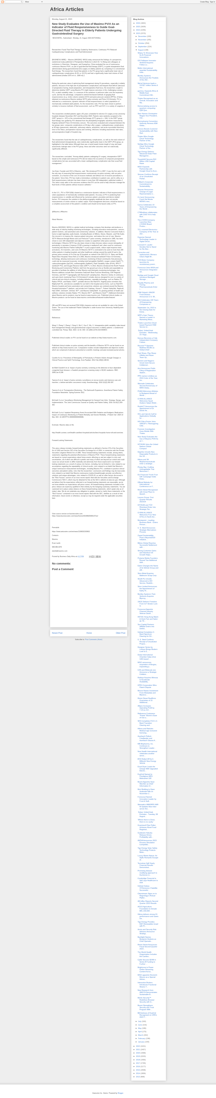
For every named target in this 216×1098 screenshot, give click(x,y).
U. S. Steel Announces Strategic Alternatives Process (147, 530)
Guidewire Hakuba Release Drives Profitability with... (145, 835)
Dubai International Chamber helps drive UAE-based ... (147, 657)
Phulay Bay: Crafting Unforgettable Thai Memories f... (146, 469)
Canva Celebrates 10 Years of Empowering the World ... (147, 207)
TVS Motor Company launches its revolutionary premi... (147, 262)
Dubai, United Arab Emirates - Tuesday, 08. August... (148, 814)
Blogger (120, 1093)
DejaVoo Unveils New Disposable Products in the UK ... (148, 454)
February (142, 1038)
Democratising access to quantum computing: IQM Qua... (147, 108)
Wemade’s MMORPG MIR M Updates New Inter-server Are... (148, 806)
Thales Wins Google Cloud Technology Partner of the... (146, 138)
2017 (138, 1063)
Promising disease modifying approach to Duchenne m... (147, 873)
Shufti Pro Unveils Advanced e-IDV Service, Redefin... (146, 581)
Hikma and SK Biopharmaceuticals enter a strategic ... (146, 461)
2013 (138, 1077)
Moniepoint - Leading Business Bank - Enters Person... (148, 522)
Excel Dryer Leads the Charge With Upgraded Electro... (148, 769)
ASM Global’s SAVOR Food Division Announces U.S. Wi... (147, 294)
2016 (138, 1066)
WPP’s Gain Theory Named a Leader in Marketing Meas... (146, 317)
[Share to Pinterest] (99, 556)
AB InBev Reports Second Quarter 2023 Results (148, 902)
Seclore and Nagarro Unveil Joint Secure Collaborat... (146, 363)
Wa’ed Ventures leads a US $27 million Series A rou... (148, 85)
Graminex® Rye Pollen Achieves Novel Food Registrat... (147, 827)
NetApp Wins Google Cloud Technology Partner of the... (146, 146)
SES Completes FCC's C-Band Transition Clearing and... (148, 723)
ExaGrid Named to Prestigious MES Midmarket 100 (145, 776)
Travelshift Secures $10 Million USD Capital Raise (147, 161)
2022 (138, 1046)
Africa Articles (67, 9)
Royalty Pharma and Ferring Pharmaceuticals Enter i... (147, 286)
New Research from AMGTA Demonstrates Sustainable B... (147, 992)
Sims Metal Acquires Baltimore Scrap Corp (147, 574)
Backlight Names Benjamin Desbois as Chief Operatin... (147, 939)
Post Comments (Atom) (93, 639)
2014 (138, 1073)
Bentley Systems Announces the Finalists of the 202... (148, 78)
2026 (138, 23)
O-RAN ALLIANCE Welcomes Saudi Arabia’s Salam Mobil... (148, 401)
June (140, 1025)
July (140, 1021)
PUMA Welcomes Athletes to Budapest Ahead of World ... (148, 393)
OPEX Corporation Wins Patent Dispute (147, 686)
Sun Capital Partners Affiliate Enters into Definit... (146, 626)
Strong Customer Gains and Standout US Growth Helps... (147, 553)
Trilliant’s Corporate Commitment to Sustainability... (145, 184)
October (141, 43)
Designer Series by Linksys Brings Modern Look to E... (148, 649)
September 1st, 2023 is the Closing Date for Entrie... (147, 310)
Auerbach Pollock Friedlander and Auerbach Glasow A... (147, 738)
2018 (138, 1060)
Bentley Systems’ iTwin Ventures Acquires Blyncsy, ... (147, 596)
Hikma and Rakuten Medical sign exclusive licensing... (147, 731)
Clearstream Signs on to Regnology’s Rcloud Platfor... (147, 896)
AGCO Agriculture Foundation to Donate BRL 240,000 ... (147, 909)
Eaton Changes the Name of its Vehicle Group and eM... (148, 568)
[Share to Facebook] (97, 556)
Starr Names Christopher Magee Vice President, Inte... (147, 116)
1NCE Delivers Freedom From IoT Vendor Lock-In (148, 604)
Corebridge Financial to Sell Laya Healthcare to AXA (148, 880)
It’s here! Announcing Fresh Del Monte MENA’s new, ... (146, 199)
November (142, 40)
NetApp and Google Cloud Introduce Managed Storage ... (148, 277)
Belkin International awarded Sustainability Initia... (147, 70)
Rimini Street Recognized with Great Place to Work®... (148, 492)
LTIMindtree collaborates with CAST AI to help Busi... (147, 214)
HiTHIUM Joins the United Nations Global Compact (148, 446)
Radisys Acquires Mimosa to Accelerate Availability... (148, 680)
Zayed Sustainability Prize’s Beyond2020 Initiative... (146, 537)
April (140, 1032)
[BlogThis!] (92, 556)
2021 (138, 1049)
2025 (138, 27)
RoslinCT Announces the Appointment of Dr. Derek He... (147, 408)
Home (89, 633)
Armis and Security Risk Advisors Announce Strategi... (147, 931)
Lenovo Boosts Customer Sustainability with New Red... (148, 131)
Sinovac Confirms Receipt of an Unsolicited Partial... (148, 176)
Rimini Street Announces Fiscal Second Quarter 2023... (147, 947)
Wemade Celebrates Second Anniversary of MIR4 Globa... (147, 386)
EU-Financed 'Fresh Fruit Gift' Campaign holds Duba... (148, 477)
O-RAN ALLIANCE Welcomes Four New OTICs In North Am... (147, 515)
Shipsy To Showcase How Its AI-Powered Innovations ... (148, 55)
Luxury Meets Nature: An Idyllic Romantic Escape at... (148, 858)
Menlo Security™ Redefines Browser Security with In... (146, 1000)
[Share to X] (95, 556)
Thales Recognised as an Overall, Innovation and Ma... (148, 100)
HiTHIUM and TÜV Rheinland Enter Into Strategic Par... (147, 507)
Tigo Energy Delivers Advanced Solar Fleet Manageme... (147, 154)
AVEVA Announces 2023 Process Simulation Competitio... (147, 842)
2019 (138, 1056)
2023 (138, 33)
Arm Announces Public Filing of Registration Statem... (147, 370)
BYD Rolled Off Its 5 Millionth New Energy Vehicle (147, 761)
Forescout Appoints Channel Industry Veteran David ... (145, 611)
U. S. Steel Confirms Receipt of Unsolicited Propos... (147, 642)
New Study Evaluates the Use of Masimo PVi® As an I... (148, 439)
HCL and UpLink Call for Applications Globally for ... (147, 416)
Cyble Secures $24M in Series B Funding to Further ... (147, 962)
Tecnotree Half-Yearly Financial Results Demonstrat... (146, 865)
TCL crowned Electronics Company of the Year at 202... (148, 232)
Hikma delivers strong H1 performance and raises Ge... (148, 916)
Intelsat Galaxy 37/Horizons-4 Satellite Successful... (147, 888)
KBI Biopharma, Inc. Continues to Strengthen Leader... (147, 746)
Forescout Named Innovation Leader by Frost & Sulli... (147, 799)
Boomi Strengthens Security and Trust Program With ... (146, 1007)
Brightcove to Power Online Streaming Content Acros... (146, 969)
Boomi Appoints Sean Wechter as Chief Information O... (146, 784)
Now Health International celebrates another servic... (147, 753)
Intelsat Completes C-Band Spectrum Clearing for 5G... (146, 634)
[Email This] (90, 556)
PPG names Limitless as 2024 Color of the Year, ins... (148, 378)
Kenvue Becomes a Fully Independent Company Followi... (148, 340)
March (141, 1035)
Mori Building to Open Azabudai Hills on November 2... (146, 791)
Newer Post (57, 633)
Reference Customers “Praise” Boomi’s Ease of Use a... (147, 715)
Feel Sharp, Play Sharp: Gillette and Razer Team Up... (147, 355)
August (141, 50)
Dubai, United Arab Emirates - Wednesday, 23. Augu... (148, 332)
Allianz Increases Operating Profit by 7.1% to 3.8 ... (146, 708)
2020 (138, 1053)
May (140, 1028)
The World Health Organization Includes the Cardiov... (147, 954)
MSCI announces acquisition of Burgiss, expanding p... (147, 664)
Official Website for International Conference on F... (146, 484)
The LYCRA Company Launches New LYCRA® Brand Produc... (146, 223)
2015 (138, 1070)
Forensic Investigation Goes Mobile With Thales (146, 431)
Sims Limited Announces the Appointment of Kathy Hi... (147, 588)
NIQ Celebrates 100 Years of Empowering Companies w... (148, 302)
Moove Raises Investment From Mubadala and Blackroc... (148, 693)
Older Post (120, 633)
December (142, 36)
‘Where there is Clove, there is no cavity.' (146, 821)
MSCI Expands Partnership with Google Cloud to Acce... (148, 169)
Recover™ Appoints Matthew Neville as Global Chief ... (146, 348)
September (142, 47)
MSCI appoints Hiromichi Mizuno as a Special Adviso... (147, 977)
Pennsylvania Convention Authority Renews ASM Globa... (148, 123)
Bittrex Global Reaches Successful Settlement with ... (147, 545)
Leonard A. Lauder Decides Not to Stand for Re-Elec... (147, 247)
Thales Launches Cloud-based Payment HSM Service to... (147, 325)
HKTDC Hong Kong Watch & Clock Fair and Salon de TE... (148, 619)
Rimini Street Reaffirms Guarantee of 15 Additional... (147, 700)
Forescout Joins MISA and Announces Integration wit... (148, 270)
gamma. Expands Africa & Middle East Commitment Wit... (148, 93)
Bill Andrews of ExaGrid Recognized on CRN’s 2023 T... (147, 1015)
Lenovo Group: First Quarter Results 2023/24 (146, 499)
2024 (138, 30)
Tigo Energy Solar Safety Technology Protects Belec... (147, 850)
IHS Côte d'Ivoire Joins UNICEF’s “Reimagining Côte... (148, 423)
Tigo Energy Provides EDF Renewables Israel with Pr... (148, 924)
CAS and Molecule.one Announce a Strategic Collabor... (147, 672)
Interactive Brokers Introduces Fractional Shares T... (147, 985)
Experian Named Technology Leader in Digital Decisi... (147, 239)
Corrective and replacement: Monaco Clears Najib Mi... (147, 254)
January (141, 1042)
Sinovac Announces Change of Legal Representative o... (146, 192)
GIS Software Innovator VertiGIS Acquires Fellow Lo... (147, 62)
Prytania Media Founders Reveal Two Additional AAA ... (148, 560)
